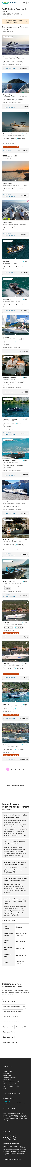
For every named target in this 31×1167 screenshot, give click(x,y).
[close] (26, 21)
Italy (13, 13)
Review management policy (11, 1086)
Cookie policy (7, 1075)
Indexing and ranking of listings (12, 1082)
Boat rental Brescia (9, 1037)
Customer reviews (8, 1098)
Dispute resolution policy (10, 1084)
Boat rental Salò (8, 1027)
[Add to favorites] (27, 114)
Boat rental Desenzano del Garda (14, 1006)
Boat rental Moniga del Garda (12, 1012)
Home (3, 13)
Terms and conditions (9, 1077)
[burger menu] (24, 3)
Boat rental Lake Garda (10, 1017)
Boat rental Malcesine (10, 1042)
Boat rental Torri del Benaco (12, 1022)
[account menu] (27, 2)
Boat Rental (8, 13)
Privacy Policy (7, 1073)
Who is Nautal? (7, 1071)
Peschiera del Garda (17, 14)
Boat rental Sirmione (9, 1001)
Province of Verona (6, 14)
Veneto (17, 13)
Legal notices (7, 1079)
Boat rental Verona (9, 1032)
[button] (15, 180)
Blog (4, 1088)
